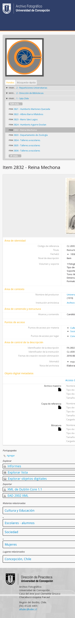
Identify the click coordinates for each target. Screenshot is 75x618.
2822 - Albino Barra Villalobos (28, 114)
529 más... (15, 103)
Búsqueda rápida (26, 82)
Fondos (10, 82)
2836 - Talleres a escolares (27, 150)
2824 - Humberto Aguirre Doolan (30, 124)
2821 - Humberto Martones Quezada (32, 109)
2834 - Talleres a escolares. (27, 140)
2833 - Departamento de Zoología (31, 135)
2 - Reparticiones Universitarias (31, 87)
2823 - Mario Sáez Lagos (26, 119)
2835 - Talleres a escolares (27, 145)
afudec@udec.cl (28, 609)
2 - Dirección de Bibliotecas (29, 93)
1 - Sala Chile (22, 98)
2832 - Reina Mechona (25, 130)
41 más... (15, 155)
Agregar (11, 455)
